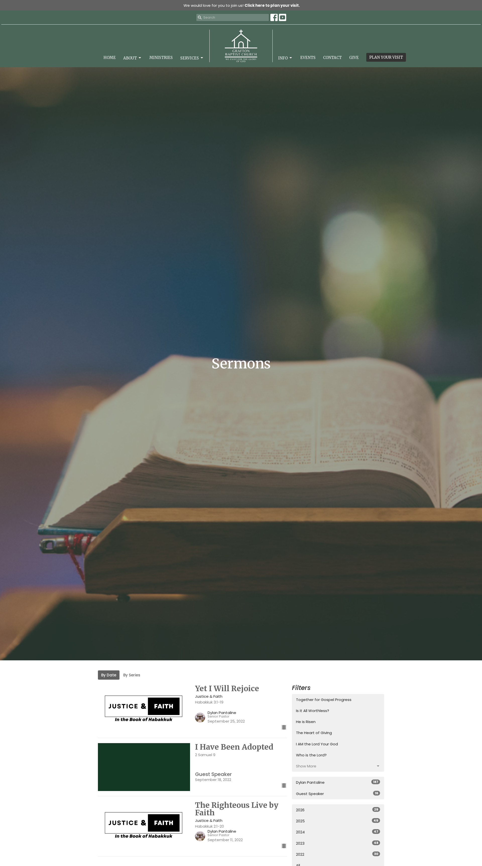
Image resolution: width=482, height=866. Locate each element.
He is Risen (306, 721)
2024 (337, 832)
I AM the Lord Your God (317, 744)
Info (283, 58)
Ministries (161, 57)
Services (189, 58)
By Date (108, 675)
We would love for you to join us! (242, 5)
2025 (337, 821)
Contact (332, 57)
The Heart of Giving (314, 732)
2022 (337, 854)
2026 (337, 810)
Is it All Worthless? (312, 710)
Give (354, 57)
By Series (131, 675)
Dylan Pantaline (337, 782)
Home (109, 57)
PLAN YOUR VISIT (386, 57)
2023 (337, 843)
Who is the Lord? (311, 755)
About (130, 58)
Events (308, 57)
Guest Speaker (337, 793)
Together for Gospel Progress (323, 699)
